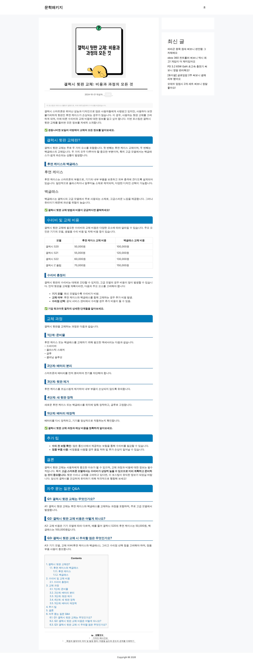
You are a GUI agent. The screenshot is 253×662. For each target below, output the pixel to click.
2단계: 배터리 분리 (62, 592)
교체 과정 (52, 585)
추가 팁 (51, 606)
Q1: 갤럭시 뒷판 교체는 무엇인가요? (71, 617)
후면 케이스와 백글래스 (64, 567)
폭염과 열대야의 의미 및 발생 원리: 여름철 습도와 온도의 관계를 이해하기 (100, 641)
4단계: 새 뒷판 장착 (62, 599)
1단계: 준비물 (59, 588)
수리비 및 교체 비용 (58, 578)
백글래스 (60, 574)
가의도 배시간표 (100, 638)
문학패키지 (54, 7)
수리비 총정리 (59, 581)
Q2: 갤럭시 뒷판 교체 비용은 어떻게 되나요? (75, 620)
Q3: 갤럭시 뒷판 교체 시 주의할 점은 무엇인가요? (78, 624)
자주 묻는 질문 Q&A (58, 613)
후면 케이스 (62, 571)
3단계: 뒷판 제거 (61, 596)
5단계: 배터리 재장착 (63, 603)
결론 (50, 610)
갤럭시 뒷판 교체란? (58, 564)
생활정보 (99, 635)
